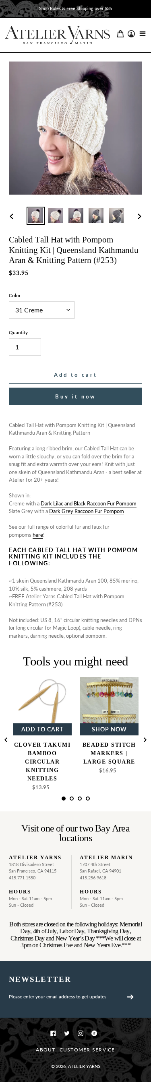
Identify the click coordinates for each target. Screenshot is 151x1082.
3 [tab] (83, 801)
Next (145, 739)
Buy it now (75, 396)
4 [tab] (91, 801)
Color (15, 295)
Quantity (18, 332)
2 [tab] (74, 801)
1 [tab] (66, 801)
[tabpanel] (42, 736)
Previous (6, 739)
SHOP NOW (109, 729)
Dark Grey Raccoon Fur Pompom (86, 511)
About (45, 1050)
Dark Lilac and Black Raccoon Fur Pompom (89, 503)
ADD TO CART (42, 729)
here (38, 535)
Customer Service (87, 1050)
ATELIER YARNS (84, 1066)
